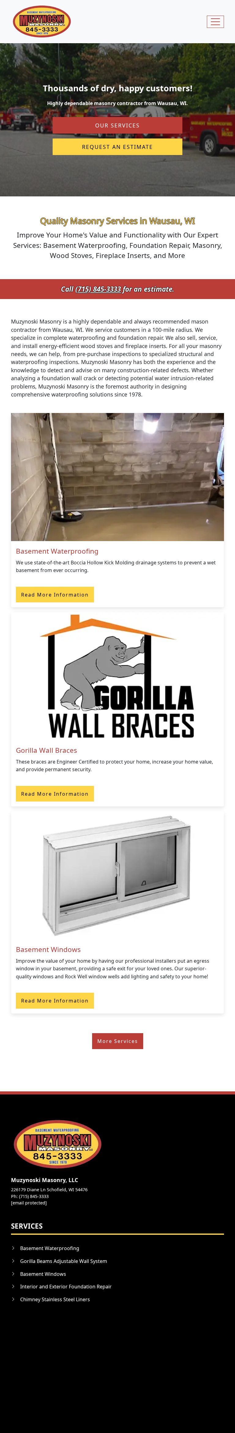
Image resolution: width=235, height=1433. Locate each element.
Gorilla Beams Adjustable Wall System (63, 1261)
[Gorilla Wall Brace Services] (117, 675)
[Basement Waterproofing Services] (117, 476)
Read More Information (55, 594)
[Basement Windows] (117, 874)
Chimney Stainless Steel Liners (55, 1299)
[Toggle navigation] (215, 22)
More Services (117, 1041)
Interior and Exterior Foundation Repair (66, 1286)
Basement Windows (48, 949)
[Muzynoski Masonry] (41, 21)
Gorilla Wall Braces (46, 750)
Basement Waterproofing (57, 551)
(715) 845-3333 (98, 289)
